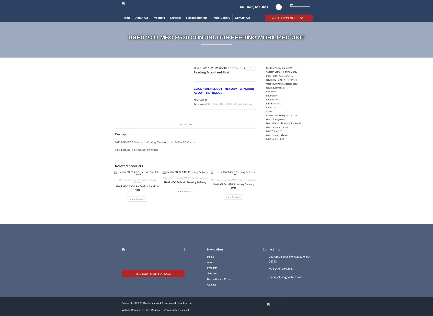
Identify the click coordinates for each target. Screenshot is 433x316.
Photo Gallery (221, 17)
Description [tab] (185, 124)
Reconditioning (196, 17)
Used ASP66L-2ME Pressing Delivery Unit (233, 186)
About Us (141, 17)
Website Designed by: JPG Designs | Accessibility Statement (155, 310)
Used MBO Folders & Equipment (236, 103)
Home (126, 17)
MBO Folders (212, 103)
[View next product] (253, 68)
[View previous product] (247, 68)
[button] (279, 7)
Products (159, 17)
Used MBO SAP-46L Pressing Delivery (185, 182)
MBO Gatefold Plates (128, 180)
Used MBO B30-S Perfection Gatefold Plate (137, 188)
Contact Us (242, 17)
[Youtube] (305, 306)
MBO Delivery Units (171, 178)
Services (175, 17)
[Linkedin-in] (295, 306)
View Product (137, 199)
